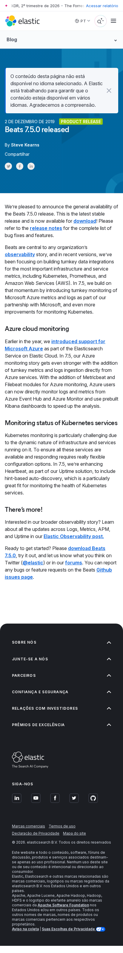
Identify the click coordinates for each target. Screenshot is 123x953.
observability (20, 254)
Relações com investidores (45, 708)
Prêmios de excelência (38, 725)
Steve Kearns (25, 144)
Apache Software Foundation (63, 905)
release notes (46, 228)
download (84, 221)
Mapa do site (74, 833)
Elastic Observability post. (74, 536)
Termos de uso (62, 826)
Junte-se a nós (30, 659)
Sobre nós (24, 642)
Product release (81, 121)
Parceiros (24, 675)
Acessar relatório (102, 5)
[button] (108, 90)
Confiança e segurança (40, 692)
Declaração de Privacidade (35, 833)
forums (73, 563)
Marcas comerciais (28, 826)
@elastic (33, 563)
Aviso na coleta (25, 929)
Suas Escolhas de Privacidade (69, 929)
